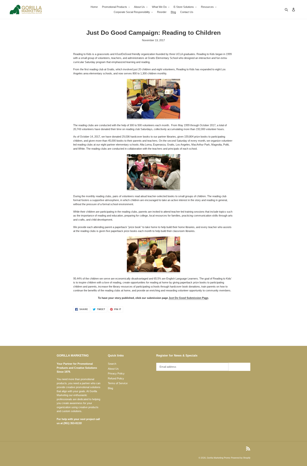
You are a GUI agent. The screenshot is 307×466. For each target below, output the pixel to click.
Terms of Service (118, 383)
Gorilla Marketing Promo (218, 458)
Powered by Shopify (240, 458)
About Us (113, 368)
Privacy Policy (116, 373)
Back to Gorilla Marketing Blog (156, 332)
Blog (110, 388)
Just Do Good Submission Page (188, 297)
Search (112, 363)
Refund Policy (116, 378)
